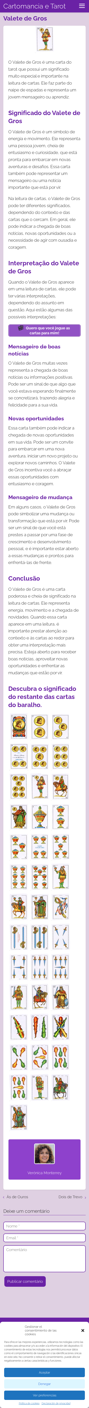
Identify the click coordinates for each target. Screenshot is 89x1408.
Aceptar (44, 1372)
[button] (83, 1330)
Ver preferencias (44, 1395)
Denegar (44, 1384)
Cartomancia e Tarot (34, 6)
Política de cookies (29, 1403)
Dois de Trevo (70, 1197)
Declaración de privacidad (56, 1403)
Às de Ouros (17, 1197)
